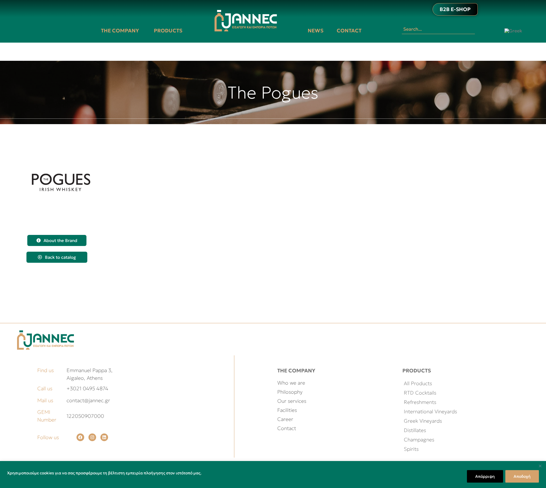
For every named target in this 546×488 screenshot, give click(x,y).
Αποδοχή (522, 476)
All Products (418, 383)
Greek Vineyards (423, 421)
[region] (273, 474)
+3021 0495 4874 (87, 388)
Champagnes (419, 439)
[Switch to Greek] (513, 30)
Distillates (415, 430)
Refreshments (420, 402)
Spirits (411, 449)
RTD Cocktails (420, 392)
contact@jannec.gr (88, 400)
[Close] (540, 465)
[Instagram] (92, 437)
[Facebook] (80, 437)
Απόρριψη (485, 476)
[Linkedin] (104, 437)
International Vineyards (430, 411)
